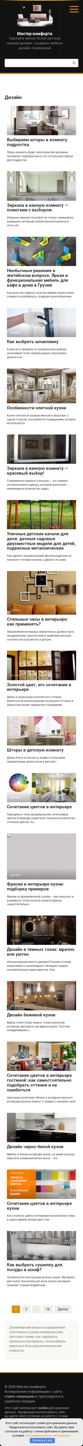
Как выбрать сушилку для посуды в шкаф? (34, 1267)
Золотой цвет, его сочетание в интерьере (39, 687)
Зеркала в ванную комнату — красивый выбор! (37, 471)
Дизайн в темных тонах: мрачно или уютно (40, 952)
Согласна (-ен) (42, 1440)
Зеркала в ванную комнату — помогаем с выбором (37, 208)
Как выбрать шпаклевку (33, 341)
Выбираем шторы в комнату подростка (37, 142)
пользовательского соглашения (47, 1435)
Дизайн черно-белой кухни (35, 1146)
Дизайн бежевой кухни (31, 1015)
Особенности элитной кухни (36, 407)
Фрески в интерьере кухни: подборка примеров (35, 886)
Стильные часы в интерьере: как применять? (37, 622)
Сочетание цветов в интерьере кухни (39, 1206)
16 (48, 1309)
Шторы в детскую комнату (35, 750)
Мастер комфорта (34, 33)
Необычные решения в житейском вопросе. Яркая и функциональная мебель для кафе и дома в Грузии (37, 278)
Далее (63, 1309)
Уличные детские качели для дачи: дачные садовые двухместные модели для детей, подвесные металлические (41, 541)
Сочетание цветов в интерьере (39, 806)
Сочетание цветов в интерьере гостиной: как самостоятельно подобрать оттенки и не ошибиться (39, 1083)
